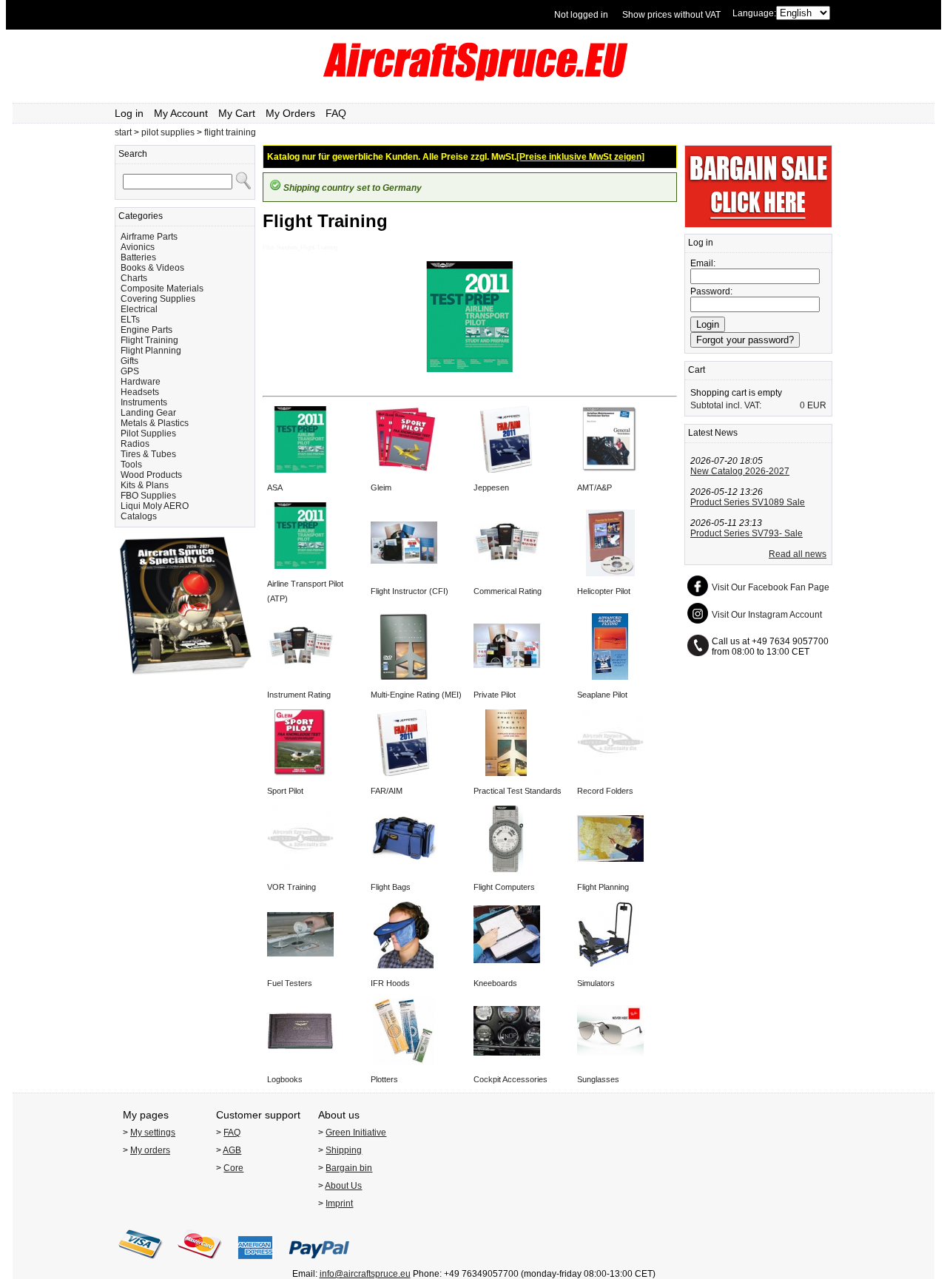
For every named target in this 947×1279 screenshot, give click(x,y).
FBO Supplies (148, 495)
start (123, 132)
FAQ (336, 113)
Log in (129, 113)
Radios (135, 444)
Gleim (381, 487)
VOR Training (291, 887)
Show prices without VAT (671, 15)
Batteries (138, 257)
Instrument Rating (299, 694)
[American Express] (255, 1263)
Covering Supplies (158, 299)
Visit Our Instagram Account (767, 615)
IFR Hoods (390, 983)
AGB (232, 1150)
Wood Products (151, 475)
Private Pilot (495, 694)
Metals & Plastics (155, 423)
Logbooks (285, 1079)
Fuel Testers (289, 983)
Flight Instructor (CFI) (409, 591)
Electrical (139, 309)
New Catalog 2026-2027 (739, 471)
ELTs (130, 319)
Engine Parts (146, 330)
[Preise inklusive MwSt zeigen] (580, 157)
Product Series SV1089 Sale (747, 502)
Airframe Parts (149, 237)
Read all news (797, 554)
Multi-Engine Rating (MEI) (416, 694)
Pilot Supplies (148, 433)
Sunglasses (598, 1079)
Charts (134, 278)
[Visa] (140, 1263)
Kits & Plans (145, 485)
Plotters (384, 1079)
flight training (230, 132)
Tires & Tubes (148, 454)
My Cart (236, 113)
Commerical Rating (508, 591)
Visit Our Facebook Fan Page (770, 587)
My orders (150, 1150)
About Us (343, 1186)
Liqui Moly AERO (155, 506)
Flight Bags (391, 887)
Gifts (129, 361)
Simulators (596, 983)
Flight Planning (151, 350)
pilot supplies (168, 132)
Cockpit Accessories (510, 1079)
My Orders (290, 113)
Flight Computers (504, 887)
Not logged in (581, 15)
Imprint (339, 1203)
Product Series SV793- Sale (746, 533)
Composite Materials (162, 288)
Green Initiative (356, 1132)
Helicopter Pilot (603, 591)
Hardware (141, 382)
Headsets (140, 392)
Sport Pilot (285, 790)
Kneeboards (495, 983)
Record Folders (605, 790)
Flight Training (149, 340)
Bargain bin (349, 1168)
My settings (152, 1132)
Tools (131, 464)
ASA (275, 487)
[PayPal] (319, 1263)
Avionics (138, 247)
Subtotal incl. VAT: (725, 405)
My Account (181, 113)
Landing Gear (148, 413)
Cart (696, 370)
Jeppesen (491, 487)
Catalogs (139, 516)
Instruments (144, 402)
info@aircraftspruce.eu (365, 1274)
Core (233, 1168)
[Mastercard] (199, 1263)
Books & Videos (152, 268)
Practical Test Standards (518, 790)
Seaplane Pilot (602, 694)
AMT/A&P (594, 487)
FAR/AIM (386, 790)
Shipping (344, 1150)
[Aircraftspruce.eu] (474, 77)
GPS (130, 371)
